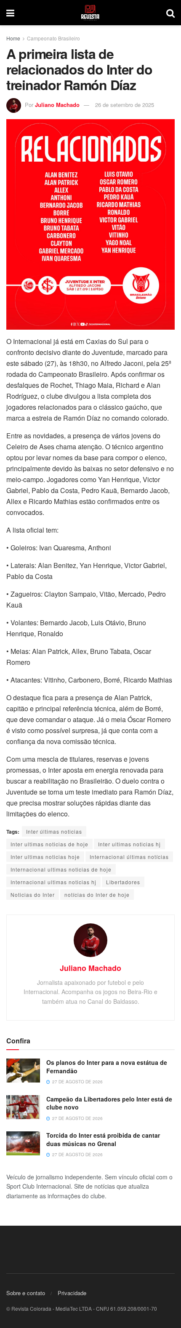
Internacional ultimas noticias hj (53, 881)
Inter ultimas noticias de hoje (49, 844)
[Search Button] (170, 12)
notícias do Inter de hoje (97, 894)
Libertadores (123, 881)
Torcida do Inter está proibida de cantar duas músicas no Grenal (103, 1139)
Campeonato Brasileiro (53, 38)
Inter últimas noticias (54, 831)
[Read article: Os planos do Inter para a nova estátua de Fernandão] (23, 1071)
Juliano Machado (57, 105)
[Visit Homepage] (90, 12)
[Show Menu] (10, 12)
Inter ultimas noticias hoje (45, 856)
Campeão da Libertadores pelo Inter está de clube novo (109, 1103)
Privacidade (72, 1293)
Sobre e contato (25, 1293)
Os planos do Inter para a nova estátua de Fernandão (106, 1066)
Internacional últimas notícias (129, 856)
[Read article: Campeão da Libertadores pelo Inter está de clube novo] (23, 1107)
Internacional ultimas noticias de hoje (61, 869)
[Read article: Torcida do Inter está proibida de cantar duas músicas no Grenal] (23, 1143)
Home (13, 38)
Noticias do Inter (33, 894)
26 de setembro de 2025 (124, 105)
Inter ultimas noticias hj (129, 844)
